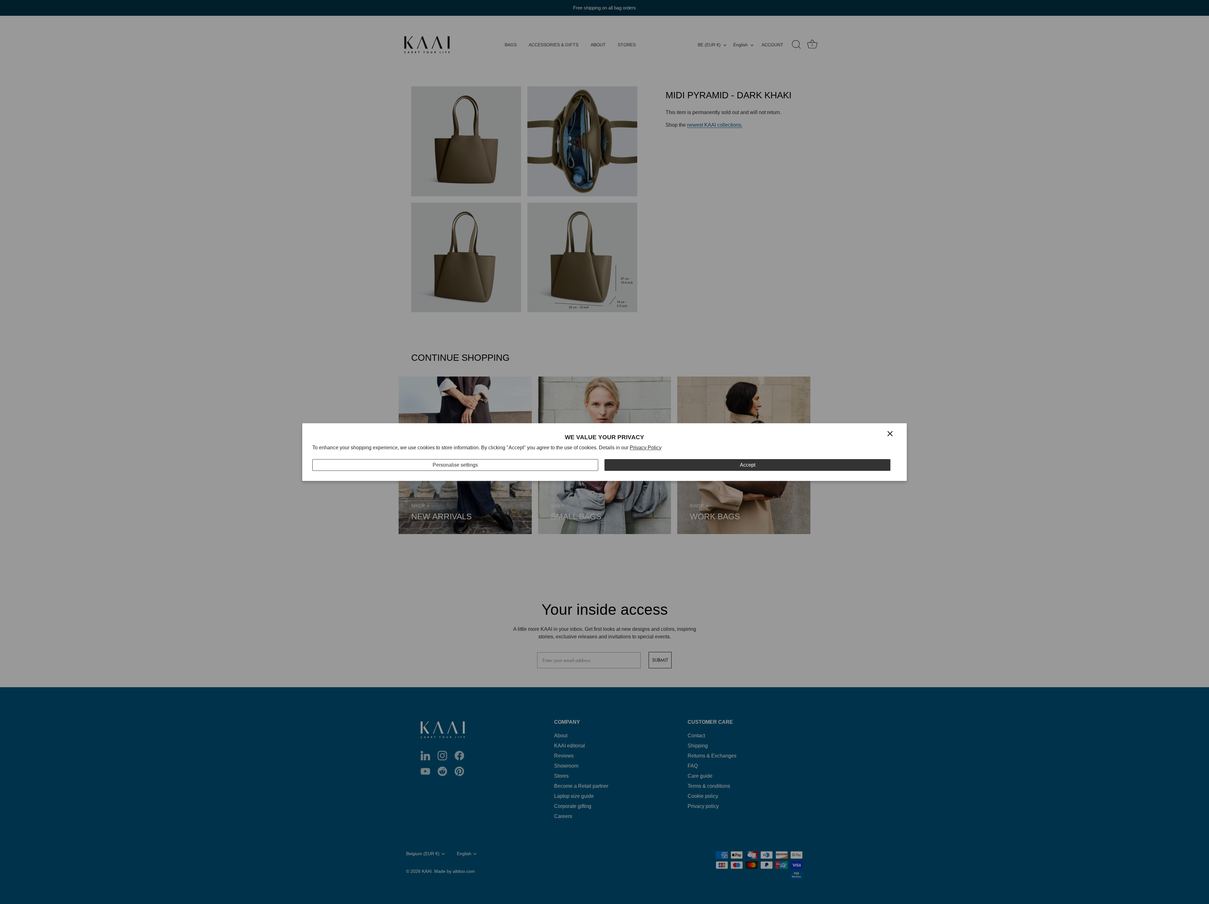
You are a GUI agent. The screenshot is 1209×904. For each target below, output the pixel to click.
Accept (747, 465)
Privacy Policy (645, 447)
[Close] (890, 433)
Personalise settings (455, 465)
